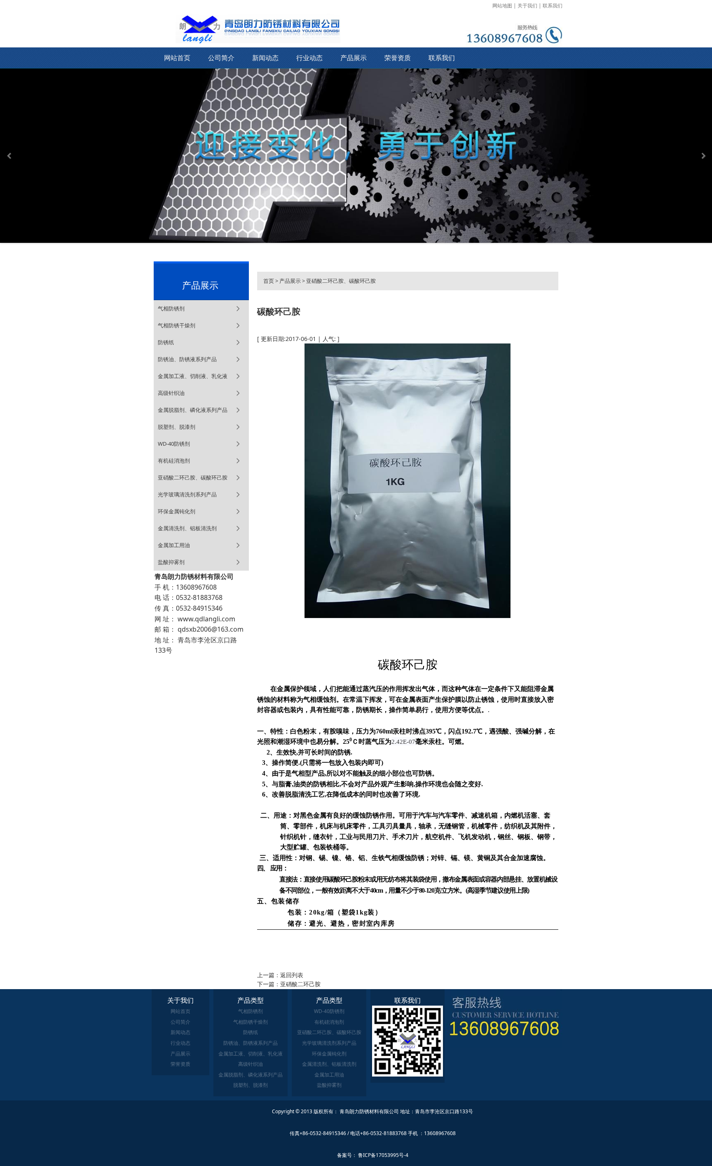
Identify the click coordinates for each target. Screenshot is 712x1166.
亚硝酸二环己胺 (300, 984)
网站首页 (177, 57)
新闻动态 (265, 57)
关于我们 (527, 5)
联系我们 (552, 5)
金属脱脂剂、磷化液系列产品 (192, 410)
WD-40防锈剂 (174, 443)
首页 (268, 280)
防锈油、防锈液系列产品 (187, 359)
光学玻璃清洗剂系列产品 (187, 494)
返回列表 (291, 975)
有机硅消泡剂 (174, 460)
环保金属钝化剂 (176, 511)
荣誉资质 (397, 57)
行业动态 (309, 57)
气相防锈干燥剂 (176, 325)
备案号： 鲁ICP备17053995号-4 (372, 1155)
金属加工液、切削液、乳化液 (192, 376)
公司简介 (221, 57)
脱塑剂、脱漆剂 (176, 426)
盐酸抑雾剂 (171, 562)
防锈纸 (166, 342)
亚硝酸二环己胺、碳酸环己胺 (192, 477)
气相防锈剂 (171, 308)
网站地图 (502, 5)
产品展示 (353, 57)
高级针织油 (171, 393)
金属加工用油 (174, 545)
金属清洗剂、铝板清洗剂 (187, 528)
